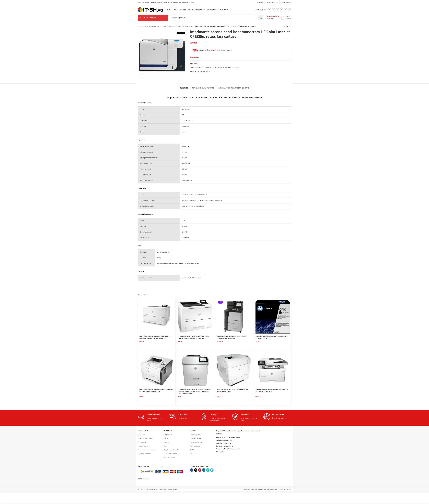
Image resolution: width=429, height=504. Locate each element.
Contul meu (141, 434)
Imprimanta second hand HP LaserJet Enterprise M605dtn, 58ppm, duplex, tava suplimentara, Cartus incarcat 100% (194, 391)
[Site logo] (150, 10)
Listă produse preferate (145, 438)
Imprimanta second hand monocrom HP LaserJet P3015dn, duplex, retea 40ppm (156, 390)
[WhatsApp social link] (285, 9)
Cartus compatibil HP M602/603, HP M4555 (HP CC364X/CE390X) (271, 337)
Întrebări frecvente (144, 446)
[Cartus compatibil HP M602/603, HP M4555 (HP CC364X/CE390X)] (272, 317)
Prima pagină (142, 26)
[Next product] (290, 26)
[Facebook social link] (269, 9)
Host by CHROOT (143, 478)
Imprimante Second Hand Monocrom (180, 26)
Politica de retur (195, 446)
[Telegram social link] (289, 9)
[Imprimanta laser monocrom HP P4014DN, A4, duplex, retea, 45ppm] (234, 370)
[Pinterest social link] (277, 9)
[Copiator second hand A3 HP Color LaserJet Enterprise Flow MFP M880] (234, 317)
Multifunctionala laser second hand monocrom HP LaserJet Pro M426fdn (271, 390)
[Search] (260, 17)
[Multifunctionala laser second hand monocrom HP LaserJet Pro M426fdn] (272, 370)
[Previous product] (284, 26)
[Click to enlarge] (142, 74)
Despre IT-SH (168, 434)
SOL (191, 454)
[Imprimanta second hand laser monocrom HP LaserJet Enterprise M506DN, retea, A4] (195, 317)
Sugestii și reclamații (144, 454)
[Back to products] (287, 26)
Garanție (167, 442)
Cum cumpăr (142, 442)
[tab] (184, 88)
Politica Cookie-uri (196, 442)
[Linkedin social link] (281, 9)
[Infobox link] (272, 17)
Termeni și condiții (196, 434)
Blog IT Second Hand (171, 450)
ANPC (192, 450)
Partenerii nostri (169, 457)
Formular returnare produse (147, 450)
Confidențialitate (195, 438)
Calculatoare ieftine (170, 454)
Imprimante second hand (157, 26)
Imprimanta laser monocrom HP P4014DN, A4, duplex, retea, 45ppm (232, 390)
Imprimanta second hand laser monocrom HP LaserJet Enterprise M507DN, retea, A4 (154, 337)
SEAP (165, 446)
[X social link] (273, 9)
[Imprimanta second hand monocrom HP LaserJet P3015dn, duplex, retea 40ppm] (156, 370)
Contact (166, 438)
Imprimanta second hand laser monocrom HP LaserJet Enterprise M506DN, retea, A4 (193, 337)
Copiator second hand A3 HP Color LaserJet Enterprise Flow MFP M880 (231, 337)
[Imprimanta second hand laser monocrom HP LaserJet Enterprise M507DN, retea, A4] (156, 317)
